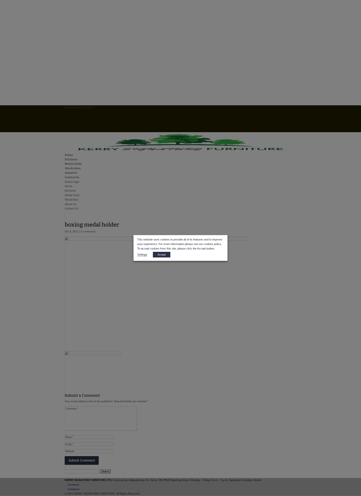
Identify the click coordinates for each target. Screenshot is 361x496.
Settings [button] (142, 254)
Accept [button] (162, 254)
